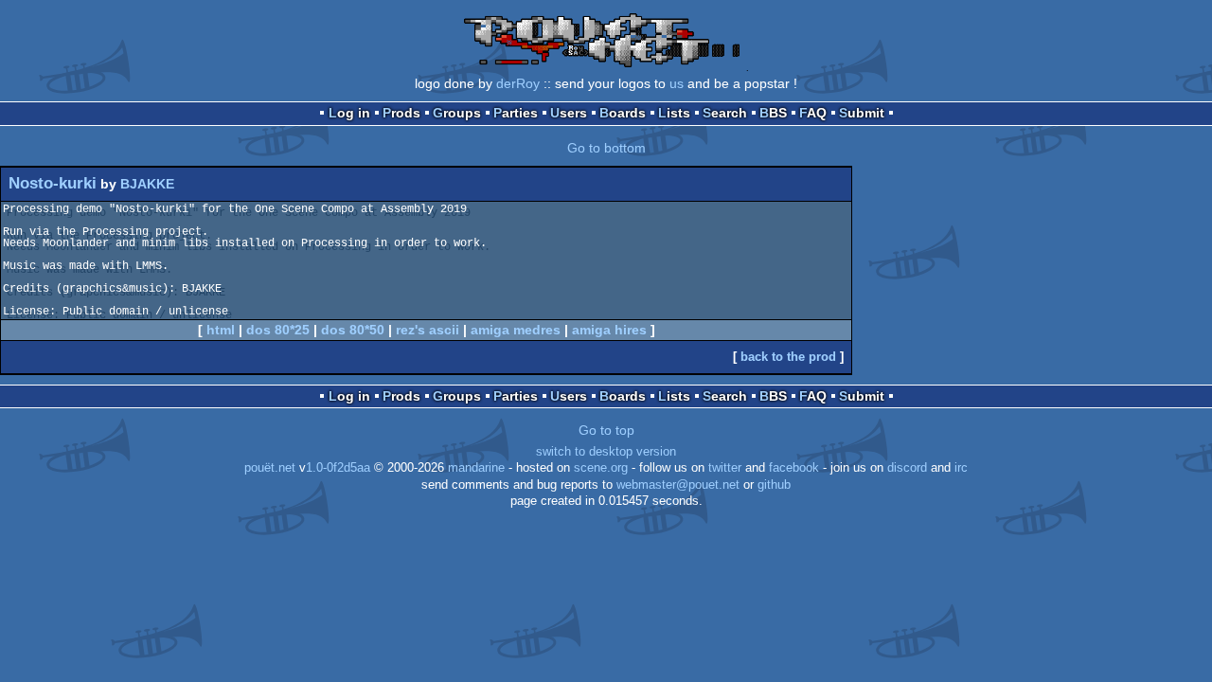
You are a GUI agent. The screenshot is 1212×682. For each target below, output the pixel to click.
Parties (515, 112)
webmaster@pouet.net (678, 485)
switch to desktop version (606, 451)
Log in (349, 112)
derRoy (518, 83)
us (676, 83)
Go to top (606, 430)
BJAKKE (147, 183)
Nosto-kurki (53, 183)
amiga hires (609, 329)
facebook (794, 468)
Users (568, 112)
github (774, 485)
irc (961, 468)
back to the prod (788, 357)
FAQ (813, 112)
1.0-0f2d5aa (338, 468)
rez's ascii (427, 329)
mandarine (476, 468)
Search (725, 112)
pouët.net (269, 468)
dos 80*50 (352, 329)
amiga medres (516, 329)
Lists (674, 112)
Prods (401, 112)
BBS (773, 112)
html (220, 329)
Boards (622, 112)
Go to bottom (606, 147)
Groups (457, 112)
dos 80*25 (278, 329)
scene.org (601, 468)
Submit (861, 112)
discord (907, 468)
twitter (724, 468)
